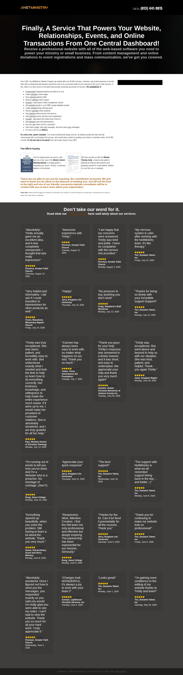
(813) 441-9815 (151, 8)
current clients (77, 213)
